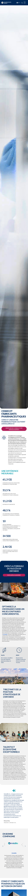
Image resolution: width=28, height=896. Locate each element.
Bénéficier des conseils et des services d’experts (14, 428)
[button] (25, 846)
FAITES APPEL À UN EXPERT (14, 575)
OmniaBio (5, 634)
